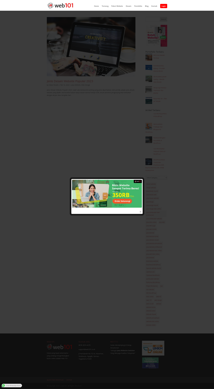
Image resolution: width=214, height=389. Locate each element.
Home (96, 6)
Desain (128, 6)
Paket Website (117, 6)
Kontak (154, 6)
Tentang (105, 6)
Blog (146, 6)
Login (164, 6)
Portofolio (138, 6)
